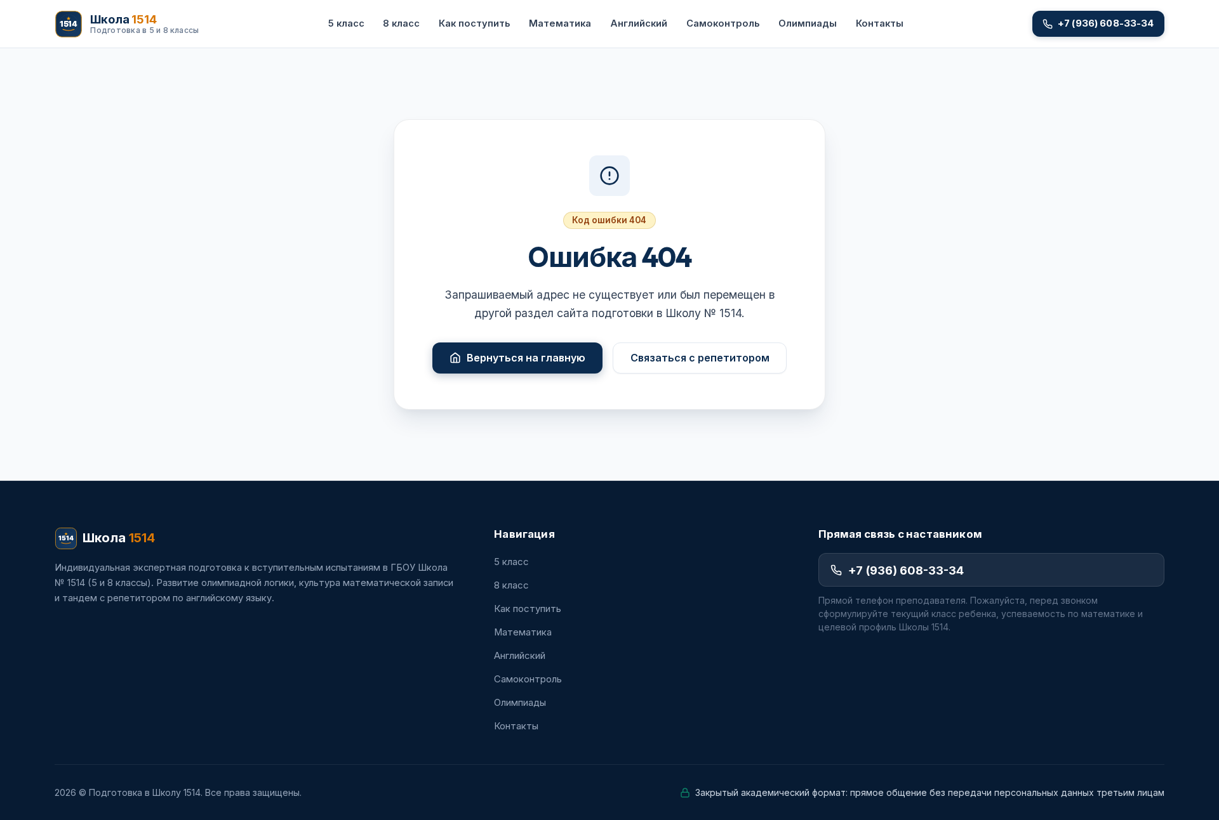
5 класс (346, 23)
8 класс (401, 23)
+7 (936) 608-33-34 (906, 570)
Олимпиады (807, 23)
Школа (119, 537)
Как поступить (474, 23)
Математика (560, 23)
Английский (638, 23)
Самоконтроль (723, 23)
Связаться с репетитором (699, 357)
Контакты (879, 23)
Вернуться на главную (526, 357)
